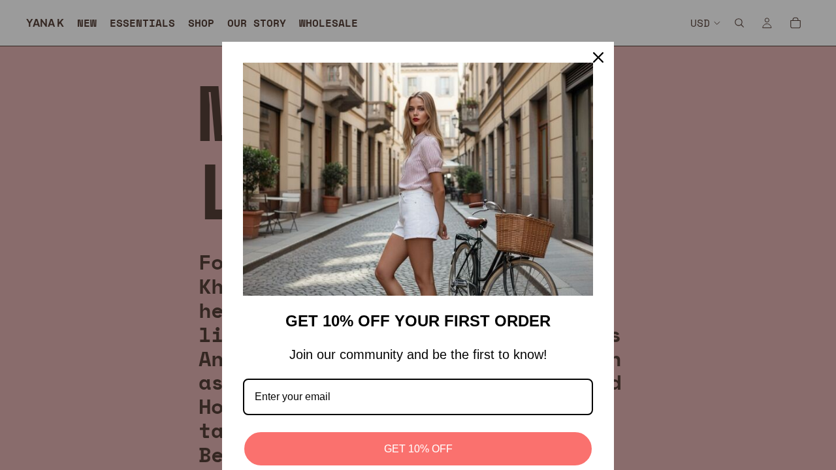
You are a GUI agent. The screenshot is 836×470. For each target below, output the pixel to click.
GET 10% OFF (418, 448)
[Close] (598, 57)
